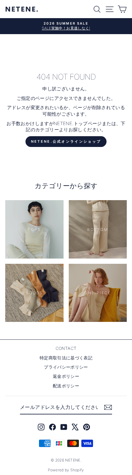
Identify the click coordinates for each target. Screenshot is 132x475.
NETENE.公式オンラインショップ (66, 141)
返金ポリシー (66, 376)
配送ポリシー (66, 385)
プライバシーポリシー (66, 367)
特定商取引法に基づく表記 (66, 357)
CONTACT (66, 348)
